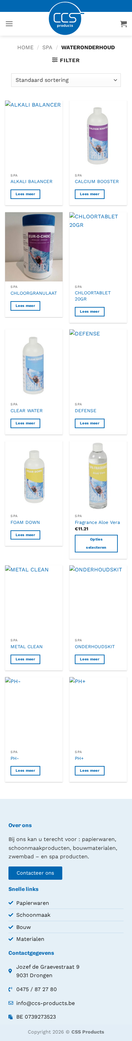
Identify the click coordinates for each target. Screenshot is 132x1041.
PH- (14, 758)
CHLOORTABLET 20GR (93, 296)
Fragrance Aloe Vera (97, 522)
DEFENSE (85, 410)
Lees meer (25, 194)
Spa (47, 47)
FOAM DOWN (25, 522)
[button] (9, 23)
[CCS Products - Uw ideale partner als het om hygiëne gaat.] (66, 19)
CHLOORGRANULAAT (33, 293)
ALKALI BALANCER (31, 181)
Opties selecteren (96, 543)
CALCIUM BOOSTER (97, 181)
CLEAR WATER (26, 410)
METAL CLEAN (26, 646)
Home (25, 47)
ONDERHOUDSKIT (95, 646)
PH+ (79, 758)
